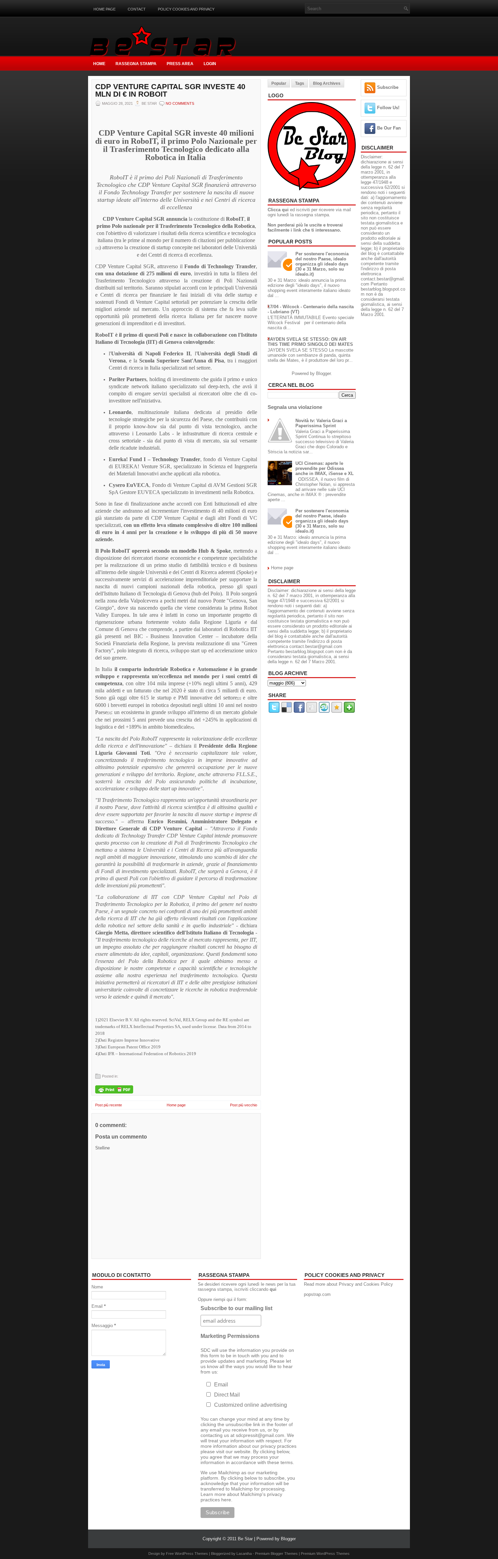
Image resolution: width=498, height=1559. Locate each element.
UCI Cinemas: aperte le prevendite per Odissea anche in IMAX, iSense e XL (324, 468)
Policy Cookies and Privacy (186, 9)
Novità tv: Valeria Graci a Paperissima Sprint (321, 423)
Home (99, 63)
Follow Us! (388, 107)
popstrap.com (317, 1294)
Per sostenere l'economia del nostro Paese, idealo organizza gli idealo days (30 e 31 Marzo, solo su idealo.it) (322, 264)
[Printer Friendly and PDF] (114, 1089)
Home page (105, 9)
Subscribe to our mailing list (236, 1308)
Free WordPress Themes (187, 1554)
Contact (137, 9)
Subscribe (387, 87)
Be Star (245, 1538)
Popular (278, 83)
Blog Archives (326, 83)
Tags (299, 83)
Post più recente (108, 1105)
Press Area (180, 63)
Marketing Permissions (230, 1336)
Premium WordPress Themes (325, 1554)
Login (210, 63)
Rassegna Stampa (136, 63)
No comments (180, 103)
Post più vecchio (243, 1105)
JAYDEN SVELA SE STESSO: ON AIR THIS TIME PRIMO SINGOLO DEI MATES (310, 342)
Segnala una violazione (295, 407)
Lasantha (244, 1554)
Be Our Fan (389, 128)
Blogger (323, 373)
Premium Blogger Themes (276, 1554)
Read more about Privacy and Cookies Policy (348, 1284)
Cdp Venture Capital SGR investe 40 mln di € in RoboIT (170, 90)
